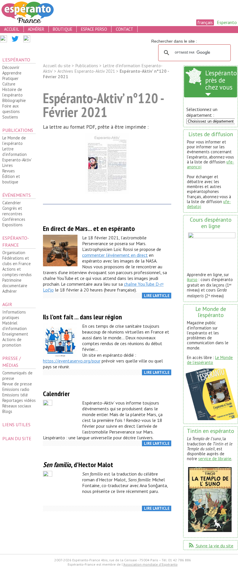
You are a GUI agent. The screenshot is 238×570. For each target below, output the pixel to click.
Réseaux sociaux (16, 406)
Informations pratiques (14, 314)
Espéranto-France (15, 241)
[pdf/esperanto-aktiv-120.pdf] (107, 164)
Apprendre (11, 73)
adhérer (36, 29)
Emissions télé (15, 395)
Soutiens (10, 117)
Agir (7, 304)
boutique (62, 29)
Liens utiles (16, 424)
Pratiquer (10, 78)
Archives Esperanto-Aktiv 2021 (86, 71)
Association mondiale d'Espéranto (150, 564)
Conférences (13, 219)
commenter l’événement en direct (115, 255)
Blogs (7, 411)
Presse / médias (11, 361)
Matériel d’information (14, 325)
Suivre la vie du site (210, 546)
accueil (11, 29)
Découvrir (10, 67)
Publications (17, 130)
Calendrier (11, 202)
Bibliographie (14, 100)
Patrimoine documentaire (14, 282)
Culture (8, 84)
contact (124, 29)
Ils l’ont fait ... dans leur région (82, 316)
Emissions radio (15, 389)
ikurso (192, 279)
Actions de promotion (11, 342)
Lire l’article (157, 295)
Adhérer (9, 291)
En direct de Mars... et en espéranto (89, 228)
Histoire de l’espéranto (12, 92)
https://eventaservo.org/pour (71, 361)
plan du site (16, 438)
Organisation (13, 252)
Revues (8, 171)
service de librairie (214, 458)
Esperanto (227, 22)
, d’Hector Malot (78, 464)
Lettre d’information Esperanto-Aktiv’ (17, 154)
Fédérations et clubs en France (16, 260)
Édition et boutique (11, 179)
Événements (16, 195)
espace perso (94, 29)
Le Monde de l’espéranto (14, 140)
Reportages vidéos (19, 400)
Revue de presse (17, 384)
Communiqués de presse (17, 375)
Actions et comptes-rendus (17, 271)
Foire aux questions (11, 108)
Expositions (12, 224)
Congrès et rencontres (12, 210)
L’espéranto (16, 60)
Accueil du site (57, 65)
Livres (7, 165)
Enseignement (15, 334)
